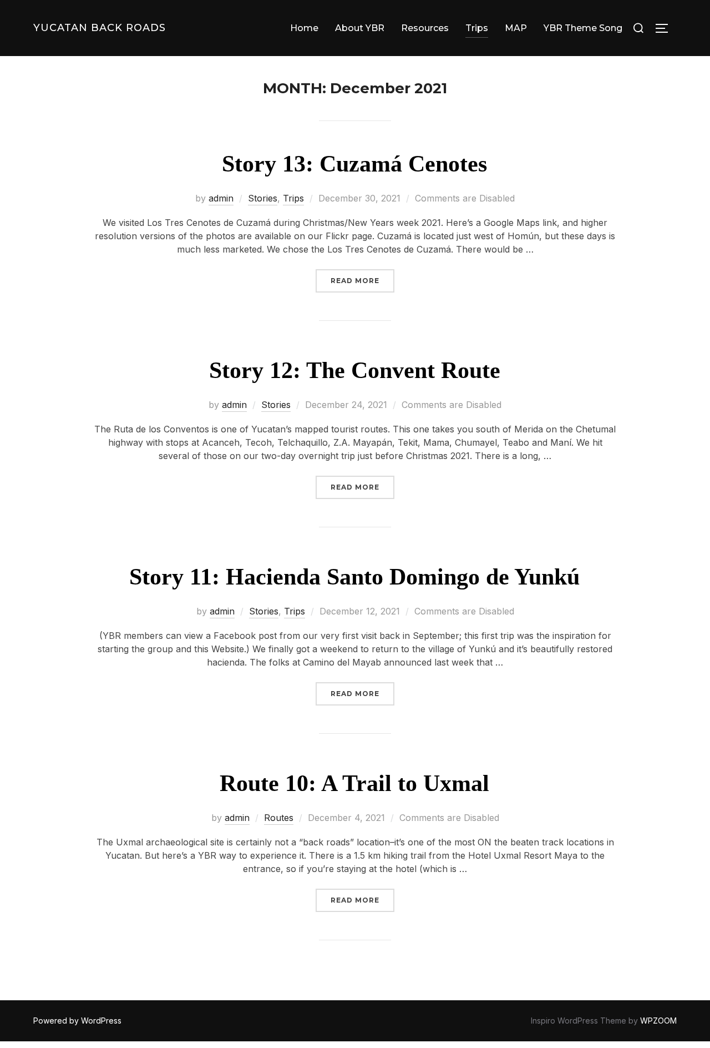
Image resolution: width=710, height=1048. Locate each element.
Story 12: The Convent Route (354, 370)
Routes (278, 817)
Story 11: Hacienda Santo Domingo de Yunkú (354, 577)
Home (304, 28)
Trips (476, 28)
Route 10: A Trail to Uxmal (354, 783)
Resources (425, 28)
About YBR (359, 28)
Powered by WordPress (77, 1020)
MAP (516, 28)
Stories (262, 198)
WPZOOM (658, 1020)
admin (221, 198)
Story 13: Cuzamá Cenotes (354, 164)
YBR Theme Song (583, 28)
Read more (362, 280)
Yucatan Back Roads (99, 28)
